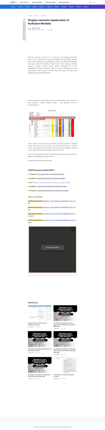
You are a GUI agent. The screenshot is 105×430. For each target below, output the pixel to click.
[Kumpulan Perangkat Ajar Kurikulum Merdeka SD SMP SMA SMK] (13, 2)
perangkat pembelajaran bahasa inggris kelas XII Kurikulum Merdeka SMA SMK (64, 324)
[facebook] (24, 23)
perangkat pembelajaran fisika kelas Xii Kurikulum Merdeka (39, 349)
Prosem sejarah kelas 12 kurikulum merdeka (52, 186)
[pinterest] (24, 35)
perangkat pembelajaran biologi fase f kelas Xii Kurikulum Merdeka (39, 375)
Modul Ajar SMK (64, 2)
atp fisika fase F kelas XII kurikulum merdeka (63, 375)
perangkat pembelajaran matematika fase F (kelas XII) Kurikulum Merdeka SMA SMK (64, 350)
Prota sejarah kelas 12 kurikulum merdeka (51, 178)
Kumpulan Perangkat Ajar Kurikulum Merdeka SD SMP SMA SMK (55, 427)
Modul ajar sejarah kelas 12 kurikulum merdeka (52, 190)
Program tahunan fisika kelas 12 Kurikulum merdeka (37, 323)
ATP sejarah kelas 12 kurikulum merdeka (50, 174)
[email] (24, 39)
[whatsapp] (24, 29)
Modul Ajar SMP (37, 2)
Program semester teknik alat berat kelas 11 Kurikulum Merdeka (51, 182)
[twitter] (24, 26)
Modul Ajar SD (24, 2)
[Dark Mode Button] (90, 2)
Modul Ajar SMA (50, 2)
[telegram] (24, 32)
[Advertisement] (52, 43)
